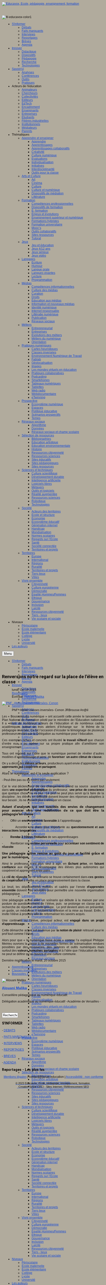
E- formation (40, 847)
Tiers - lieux (39, 1252)
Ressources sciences (46, 1093)
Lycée (26, 1276)
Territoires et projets (45, 1186)
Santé (35, 1179)
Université (28, 1280)
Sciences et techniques (37, 1107)
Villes (35, 1214)
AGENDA (9, 1062)
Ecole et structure (43, 1152)
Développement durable (48, 1114)
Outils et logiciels (43, 1127)
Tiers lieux (38, 1210)
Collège (27, 1273)
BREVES (10, 1056)
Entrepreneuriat (42, 965)
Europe (36, 1193)
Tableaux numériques (46, 1020)
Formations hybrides (45, 858)
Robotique (39, 1138)
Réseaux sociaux (43, 958)
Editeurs (27, 737)
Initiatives (38, 802)
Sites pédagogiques (45, 1100)
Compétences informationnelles (53, 923)
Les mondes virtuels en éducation (54, 1006)
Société (27, 1145)
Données (38, 1065)
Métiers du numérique (46, 975)
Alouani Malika (34, 696)
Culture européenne (45, 1224)
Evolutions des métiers (47, 972)
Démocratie (39, 1228)
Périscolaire (30, 1262)
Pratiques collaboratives (48, 1010)
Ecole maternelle (33, 1266)
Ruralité (37, 1203)
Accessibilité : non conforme (84, 1077)
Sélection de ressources (38, 1072)
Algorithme (39, 1062)
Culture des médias (45, 927)
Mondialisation (41, 1169)
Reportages (20, 693)
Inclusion (38, 1242)
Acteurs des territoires (46, 1148)
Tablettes (38, 1024)
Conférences (30, 712)
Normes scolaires (43, 1172)
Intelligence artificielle (46, 1117)
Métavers (38, 1124)
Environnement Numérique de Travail (57, 993)
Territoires (28, 1190)
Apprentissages (42, 782)
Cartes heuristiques (45, 986)
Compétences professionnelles (52, 840)
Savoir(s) (18, 706)
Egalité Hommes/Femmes (49, 1231)
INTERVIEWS (13, 1043)
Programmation (42, 916)
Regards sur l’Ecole (45, 1176)
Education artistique (45, 1079)
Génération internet (44, 1162)
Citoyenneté (40, 1221)
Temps (36, 1055)
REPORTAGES (14, 1049)
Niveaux (17, 1259)
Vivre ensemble (32, 1217)
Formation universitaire (47, 861)
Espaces (37, 1044)
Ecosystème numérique (47, 1041)
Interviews (28, 671)
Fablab (36, 996)
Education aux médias (46, 937)
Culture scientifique (44, 1110)
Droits (35, 934)
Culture (36, 823)
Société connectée (44, 1183)
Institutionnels (31, 761)
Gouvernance (41, 1238)
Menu (8, 653)
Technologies (41, 1141)
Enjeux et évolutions (45, 851)
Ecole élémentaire (34, 1269)
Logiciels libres (42, 1120)
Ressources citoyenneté (48, 1089)
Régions (37, 1200)
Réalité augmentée (44, 1131)
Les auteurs (20, 1283)
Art (33, 816)
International (40, 1197)
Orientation (39, 979)
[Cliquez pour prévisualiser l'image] (30, 703)
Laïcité (36, 1245)
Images (36, 1003)
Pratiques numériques (36, 982)
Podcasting (39, 1013)
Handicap (38, 1165)
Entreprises (29, 751)
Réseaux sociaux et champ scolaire (55, 1069)
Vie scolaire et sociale (46, 1255)
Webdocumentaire (44, 1031)
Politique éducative (44, 1048)
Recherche (29, 699)
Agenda (27, 681)
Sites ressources (43, 1103)
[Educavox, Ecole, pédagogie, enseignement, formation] (40, 3)
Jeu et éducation (43, 882)
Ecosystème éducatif (45, 1159)
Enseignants (30, 747)
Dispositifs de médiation (48, 830)
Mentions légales (15, 1077)
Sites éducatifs (41, 1096)
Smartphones (41, 1017)
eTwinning (38, 1034)
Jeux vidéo (39, 892)
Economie (38, 1155)
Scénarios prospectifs (46, 1051)
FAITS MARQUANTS (17, 1037)
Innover (17, 685)
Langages (28, 896)
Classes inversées (44, 989)
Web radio (38, 1027)
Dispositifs (28, 692)
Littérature (38, 834)
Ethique (37, 1235)
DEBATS (9, 1030)
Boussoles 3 (20, 974)
